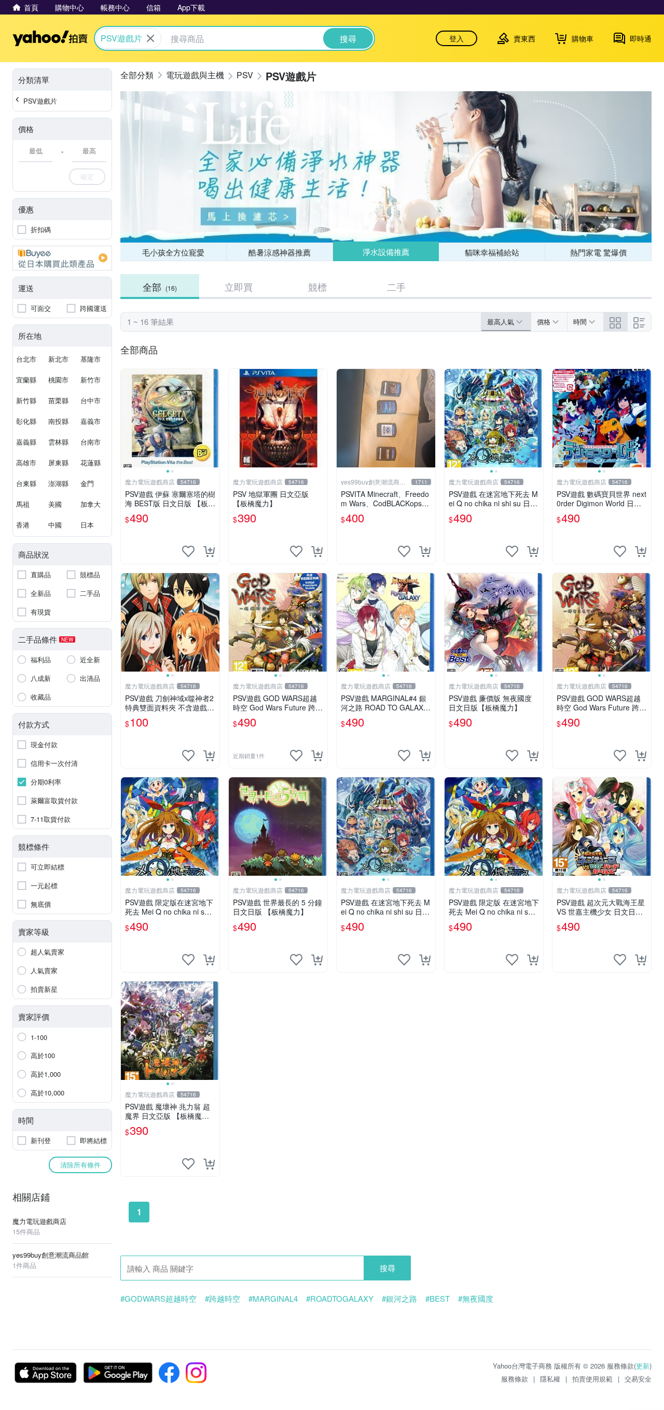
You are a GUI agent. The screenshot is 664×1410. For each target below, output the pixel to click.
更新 (642, 1366)
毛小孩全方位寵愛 (173, 252)
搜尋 (387, 1267)
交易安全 (638, 1379)
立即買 (239, 286)
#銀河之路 (399, 1298)
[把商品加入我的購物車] (209, 551)
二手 (396, 286)
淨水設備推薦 (386, 251)
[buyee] (62, 258)
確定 (87, 176)
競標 (317, 286)
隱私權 (550, 1379)
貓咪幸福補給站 (492, 252)
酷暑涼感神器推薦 (279, 252)
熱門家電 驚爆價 (598, 252)
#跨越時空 (222, 1298)
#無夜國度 (475, 1298)
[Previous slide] (127, 418)
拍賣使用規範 (592, 1379)
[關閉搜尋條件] (150, 38)
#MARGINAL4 (273, 1298)
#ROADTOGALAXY (340, 1298)
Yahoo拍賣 (50, 38)
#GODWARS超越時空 (158, 1298)
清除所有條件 (80, 1165)
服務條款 (514, 1379)
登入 (456, 38)
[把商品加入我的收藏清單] (188, 551)
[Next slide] (212, 418)
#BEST (437, 1298)
